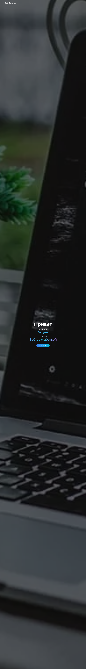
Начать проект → (43, 345)
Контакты (78, 3)
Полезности (62, 3)
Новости (69, 3)
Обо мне (55, 3)
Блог (73, 3)
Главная (49, 3)
